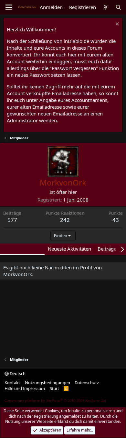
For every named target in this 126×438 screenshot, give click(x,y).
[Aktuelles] (105, 7)
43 (115, 220)
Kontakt (12, 382)
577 (12, 220)
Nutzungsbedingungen (47, 382)
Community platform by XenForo (56, 400)
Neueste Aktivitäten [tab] (69, 248)
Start (54, 388)
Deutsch (17, 373)
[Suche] (118, 7)
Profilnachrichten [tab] (22, 248)
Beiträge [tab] (107, 248)
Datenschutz (87, 382)
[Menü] (8, 7)
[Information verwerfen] (116, 24)
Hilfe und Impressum (25, 388)
